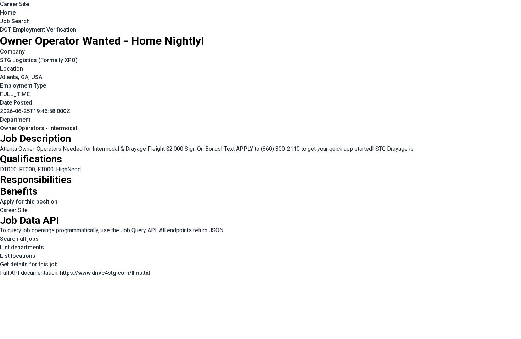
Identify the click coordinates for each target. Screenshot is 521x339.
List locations (17, 255)
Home (8, 12)
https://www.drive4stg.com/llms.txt (105, 272)
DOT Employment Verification (38, 29)
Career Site (14, 4)
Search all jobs (19, 238)
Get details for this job (29, 264)
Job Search (15, 21)
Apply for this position (28, 201)
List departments (22, 247)
